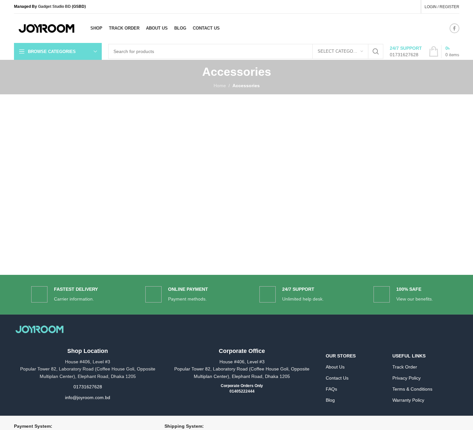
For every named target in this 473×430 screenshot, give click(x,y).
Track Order (404, 367)
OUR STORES (341, 355)
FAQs (331, 389)
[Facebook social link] (454, 28)
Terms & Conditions (412, 389)
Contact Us (337, 378)
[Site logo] (46, 28)
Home (220, 85)
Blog (330, 400)
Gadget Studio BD (54, 6)
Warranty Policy (408, 400)
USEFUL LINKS (409, 355)
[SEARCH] (375, 51)
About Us (335, 367)
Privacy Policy (406, 378)
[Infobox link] (406, 51)
